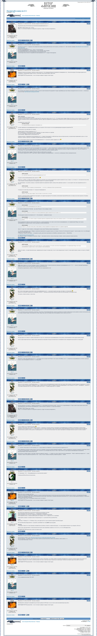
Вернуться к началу (10, 40)
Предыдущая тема (78, 18)
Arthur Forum (89, 634)
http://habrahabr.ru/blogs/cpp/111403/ (27, 235)
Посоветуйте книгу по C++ (17, 11)
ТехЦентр (38, 15)
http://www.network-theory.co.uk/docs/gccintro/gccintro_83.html (43, 537)
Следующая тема (86, 18)
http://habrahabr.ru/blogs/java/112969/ (31, 91)
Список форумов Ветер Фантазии (28, 15)
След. (14, 12)
